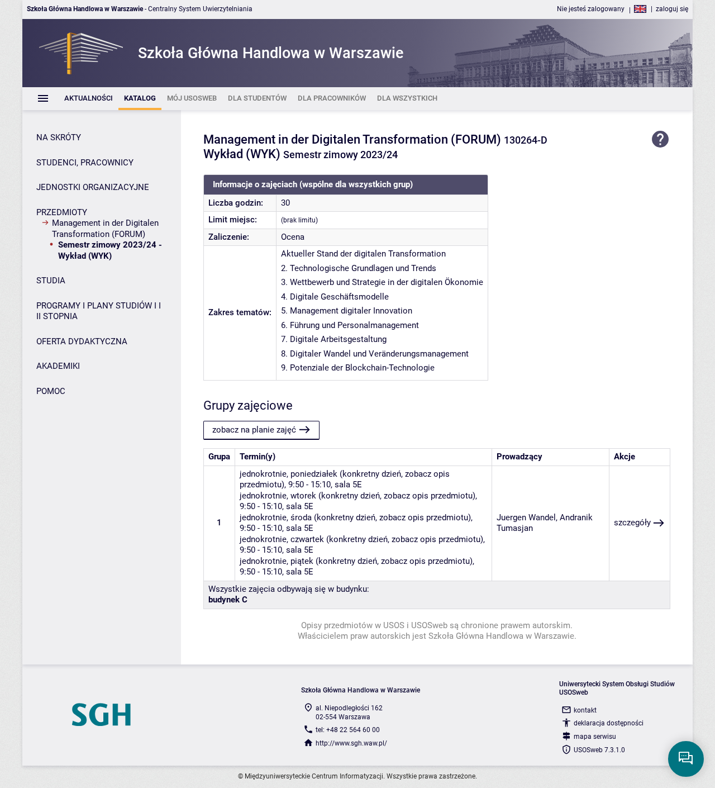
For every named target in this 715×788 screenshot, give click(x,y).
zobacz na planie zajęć (254, 430)
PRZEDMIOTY (61, 212)
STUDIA (50, 281)
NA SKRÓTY (58, 137)
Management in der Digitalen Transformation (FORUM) (105, 228)
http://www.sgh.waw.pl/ (351, 743)
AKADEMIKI (58, 366)
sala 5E (348, 485)
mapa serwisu (595, 736)
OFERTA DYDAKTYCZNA (81, 341)
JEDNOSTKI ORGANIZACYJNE (92, 187)
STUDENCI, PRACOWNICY (85, 163)
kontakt (585, 710)
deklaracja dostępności (609, 723)
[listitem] (88, 98)
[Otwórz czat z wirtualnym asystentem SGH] (686, 759)
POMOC (50, 391)
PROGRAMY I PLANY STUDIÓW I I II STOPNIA (98, 311)
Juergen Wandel (526, 517)
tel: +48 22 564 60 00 (348, 730)
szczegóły (632, 523)
